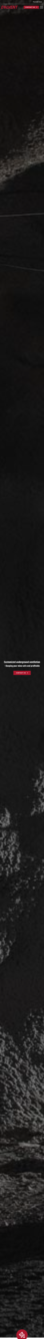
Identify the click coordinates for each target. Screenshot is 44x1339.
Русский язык (37, 2)
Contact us (30, 7)
